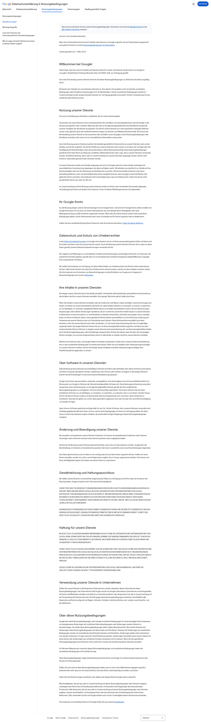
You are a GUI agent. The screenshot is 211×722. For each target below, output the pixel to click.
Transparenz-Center (110, 718)
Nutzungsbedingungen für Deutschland (99, 45)
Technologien (74, 9)
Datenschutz (73, 718)
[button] (193, 4)
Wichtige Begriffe (9, 27)
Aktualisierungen (9, 22)
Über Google (61, 718)
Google (50, 718)
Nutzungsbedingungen (52, 9)
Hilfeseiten (89, 275)
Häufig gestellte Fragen (95, 9)
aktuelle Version (136, 27)
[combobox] (153, 718)
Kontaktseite (119, 702)
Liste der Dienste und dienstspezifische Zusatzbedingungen (18, 34)
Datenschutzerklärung (26, 9)
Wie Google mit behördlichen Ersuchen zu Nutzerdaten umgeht (18, 42)
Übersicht (6, 9)
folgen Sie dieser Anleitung (132, 223)
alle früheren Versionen (71, 30)
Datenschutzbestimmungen (75, 241)
